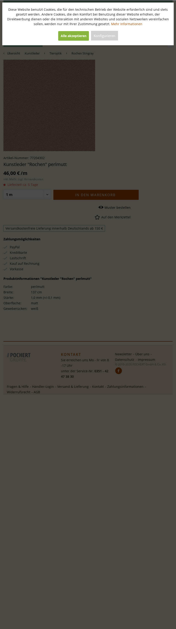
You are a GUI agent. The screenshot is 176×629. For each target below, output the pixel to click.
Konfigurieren (104, 35)
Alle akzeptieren (73, 36)
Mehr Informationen (126, 24)
